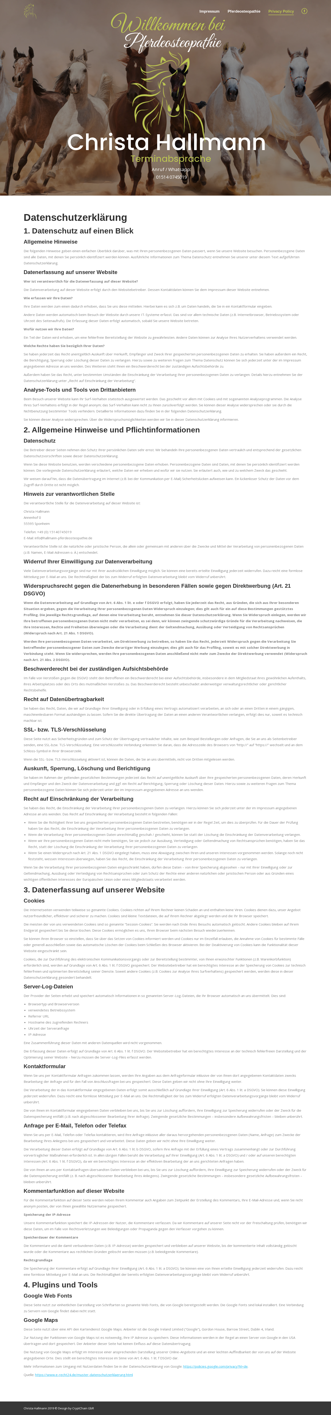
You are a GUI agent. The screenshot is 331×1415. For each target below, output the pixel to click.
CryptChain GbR (83, 1408)
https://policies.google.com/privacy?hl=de (215, 1366)
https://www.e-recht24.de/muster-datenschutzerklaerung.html (84, 1374)
